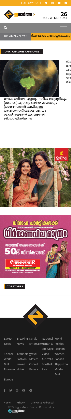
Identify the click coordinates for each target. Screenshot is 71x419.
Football (47, 364)
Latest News (8, 341)
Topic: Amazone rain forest (22, 51)
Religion (59, 349)
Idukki (20, 369)
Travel (33, 354)
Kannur (33, 369)
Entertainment (35, 343)
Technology (23, 354)
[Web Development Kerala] (16, 411)
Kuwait (21, 364)
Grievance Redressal (42, 402)
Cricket (33, 364)
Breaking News (22, 341)
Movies (33, 359)
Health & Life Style (48, 346)
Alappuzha (60, 364)
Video (45, 354)
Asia (44, 369)
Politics (59, 343)
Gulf (6, 364)
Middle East (58, 371)
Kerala (33, 338)
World (58, 338)
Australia (47, 359)
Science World (9, 356)
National (47, 338)
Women (59, 354)
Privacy (21, 402)
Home (7, 402)
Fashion (22, 359)
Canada (59, 359)
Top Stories (15, 286)
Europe (8, 379)
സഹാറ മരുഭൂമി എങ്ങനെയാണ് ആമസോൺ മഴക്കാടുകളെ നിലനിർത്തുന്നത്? (68, 72)
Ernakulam (10, 369)
